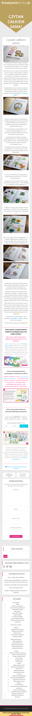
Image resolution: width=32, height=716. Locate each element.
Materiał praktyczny (17, 646)
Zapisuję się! (24, 426)
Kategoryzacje (19, 660)
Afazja (17, 604)
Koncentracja (19, 661)
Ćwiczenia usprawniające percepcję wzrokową (16, 585)
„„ (16, 318)
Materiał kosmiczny (17, 643)
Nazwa (16, 509)
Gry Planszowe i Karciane (17, 634)
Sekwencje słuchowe (19, 670)
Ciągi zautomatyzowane (19, 679)
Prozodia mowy (19, 684)
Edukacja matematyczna (17, 629)
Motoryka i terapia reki (17, 695)
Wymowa (17, 697)
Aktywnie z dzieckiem (17, 606)
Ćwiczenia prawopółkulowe (17, 677)
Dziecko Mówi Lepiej (17, 609)
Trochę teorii (17, 622)
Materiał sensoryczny (17, 648)
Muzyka (19, 683)
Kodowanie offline (17, 636)
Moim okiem (17, 611)
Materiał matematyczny (17, 644)
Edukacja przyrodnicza (17, 631)
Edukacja (16, 627)
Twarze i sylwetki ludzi (19, 690)
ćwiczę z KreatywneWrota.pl (15, 467)
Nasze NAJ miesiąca (17, 613)
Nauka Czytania (18, 615)
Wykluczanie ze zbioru (19, 665)
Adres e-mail (16, 518)
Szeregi (19, 674)
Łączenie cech (18, 668)
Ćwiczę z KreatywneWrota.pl (17, 607)
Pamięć (19, 663)
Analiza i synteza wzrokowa (19, 654)
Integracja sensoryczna (17, 693)
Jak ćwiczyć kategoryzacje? (16, 587)
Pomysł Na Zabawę (17, 616)
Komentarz (16, 489)
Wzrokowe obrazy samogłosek (19, 691)
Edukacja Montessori (16, 639)
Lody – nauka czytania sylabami (16, 577)
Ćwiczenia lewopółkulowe (17, 667)
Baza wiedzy (16, 602)
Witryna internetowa (16, 527)
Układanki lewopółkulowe (19, 675)
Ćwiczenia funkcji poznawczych (18, 653)
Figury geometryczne (19, 681)
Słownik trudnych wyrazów (17, 620)
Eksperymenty (17, 633)
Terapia (16, 651)
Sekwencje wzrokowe (19, 672)
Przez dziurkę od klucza (17, 618)
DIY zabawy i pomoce (16, 624)
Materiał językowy (17, 641)
